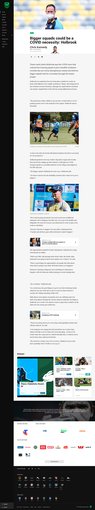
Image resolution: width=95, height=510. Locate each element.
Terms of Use (19, 507)
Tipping (4, 32)
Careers (31, 507)
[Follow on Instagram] (38, 468)
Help (35, 507)
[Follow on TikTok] (29, 468)
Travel (4, 17)
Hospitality (4, 44)
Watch (4, 14)
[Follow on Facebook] (32, 468)
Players (4, 24)
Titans (31, 33)
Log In (5, 507)
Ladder (4, 22)
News (3, 12)
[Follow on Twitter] (35, 468)
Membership (5, 39)
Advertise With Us (46, 507)
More (3, 35)
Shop (3, 46)
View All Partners (54, 461)
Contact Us (39, 507)
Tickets (4, 41)
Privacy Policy (25, 507)
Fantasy (4, 30)
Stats (4, 27)
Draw (3, 19)
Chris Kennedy (38, 47)
